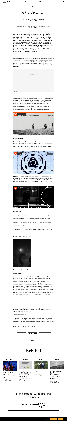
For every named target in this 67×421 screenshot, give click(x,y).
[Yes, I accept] (65, 419)
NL (8, 1)
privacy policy (46, 418)
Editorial (30, 1)
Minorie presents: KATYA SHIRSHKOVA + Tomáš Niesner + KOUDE (56, 374)
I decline (60, 418)
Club (23, 378)
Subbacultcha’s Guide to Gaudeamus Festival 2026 (9, 375)
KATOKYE (38, 371)
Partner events (44, 372)
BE (9, 1)
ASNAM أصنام (23, 308)
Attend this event (21, 26)
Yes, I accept (53, 418)
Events (24, 1)
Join (4, 1)
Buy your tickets (32, 26)
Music (33, 7)
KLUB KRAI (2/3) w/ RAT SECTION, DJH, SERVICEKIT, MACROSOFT (25, 374)
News (7, 379)
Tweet (32, 340)
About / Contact (39, 1)
